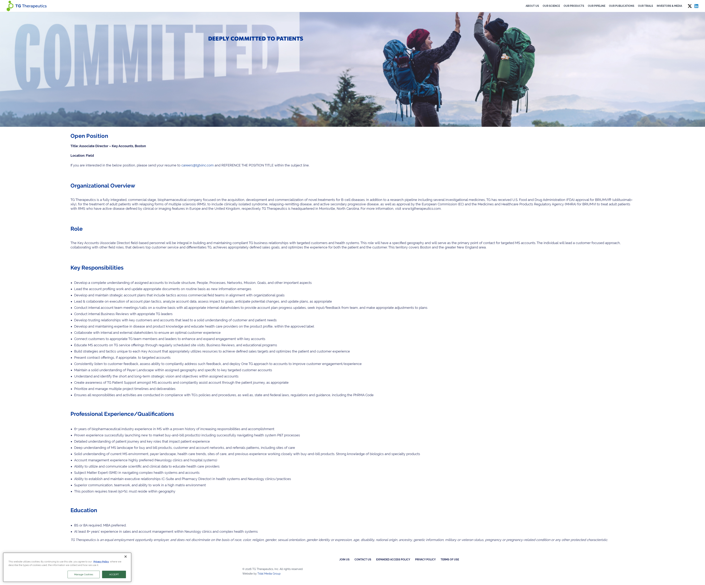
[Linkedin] (696, 6)
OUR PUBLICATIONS (621, 5)
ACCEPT (114, 574)
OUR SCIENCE (551, 5)
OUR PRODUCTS (574, 5)
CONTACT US (363, 559)
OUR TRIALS (645, 5)
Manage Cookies (83, 574)
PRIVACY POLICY (425, 559)
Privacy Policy (101, 561)
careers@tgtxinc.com (197, 165)
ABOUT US (532, 5)
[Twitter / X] (690, 6)
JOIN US (344, 559)
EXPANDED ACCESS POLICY (393, 559)
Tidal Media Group (269, 573)
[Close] (126, 557)
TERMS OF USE (450, 559)
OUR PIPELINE (596, 5)
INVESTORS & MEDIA (669, 5)
